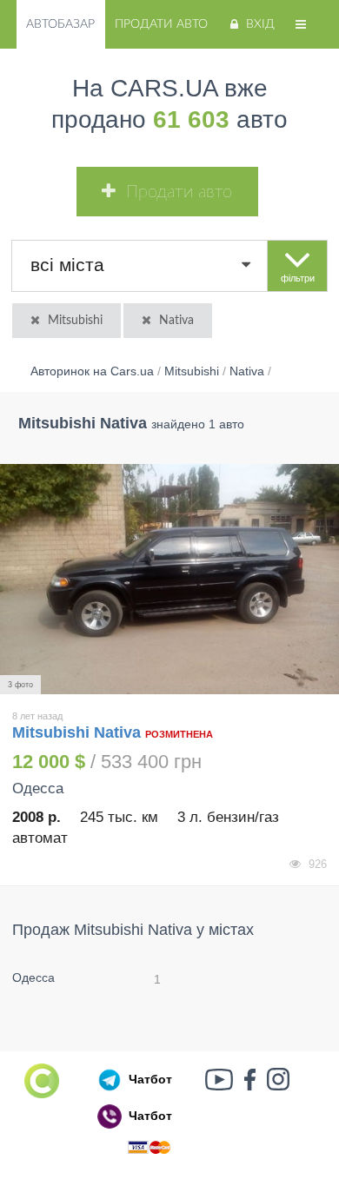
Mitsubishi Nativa (78, 732)
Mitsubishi (75, 321)
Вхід (260, 24)
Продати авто (161, 24)
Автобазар (60, 24)
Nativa (176, 321)
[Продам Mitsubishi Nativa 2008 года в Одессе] (169, 579)
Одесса (33, 977)
